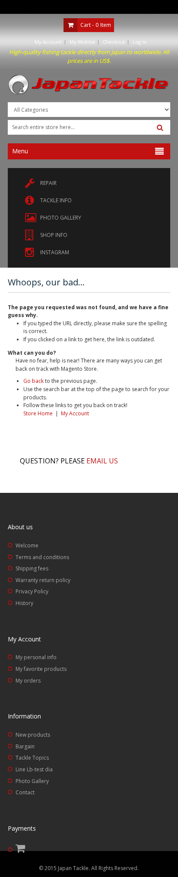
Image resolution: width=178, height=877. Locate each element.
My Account (48, 42)
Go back (33, 381)
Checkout (114, 42)
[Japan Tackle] (89, 85)
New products (33, 734)
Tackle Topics (32, 757)
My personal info (36, 657)
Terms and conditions (42, 557)
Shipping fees (32, 568)
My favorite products (41, 669)
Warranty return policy (43, 580)
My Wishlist (82, 42)
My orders (28, 680)
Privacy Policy (32, 591)
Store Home (38, 413)
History (24, 603)
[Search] (160, 128)
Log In (139, 42)
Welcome (27, 545)
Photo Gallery (32, 781)
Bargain (25, 746)
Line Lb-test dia (34, 769)
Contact (25, 792)
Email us (102, 461)
